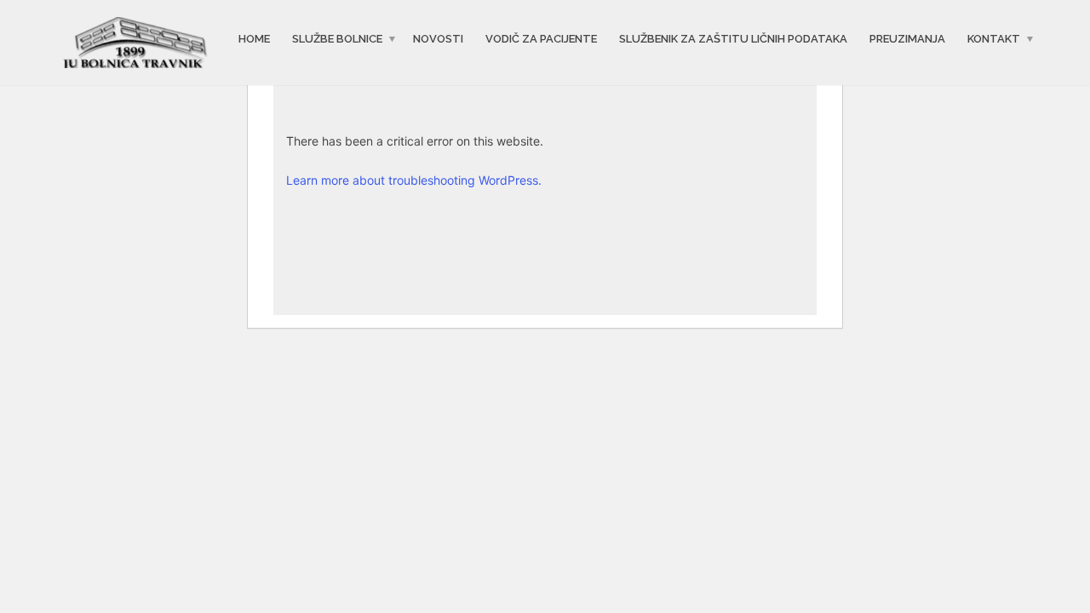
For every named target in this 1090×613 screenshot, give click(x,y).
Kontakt (993, 38)
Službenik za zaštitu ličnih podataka (733, 38)
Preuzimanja (907, 38)
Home (254, 38)
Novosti (438, 38)
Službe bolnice (337, 38)
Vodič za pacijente (541, 38)
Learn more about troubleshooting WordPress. (414, 180)
